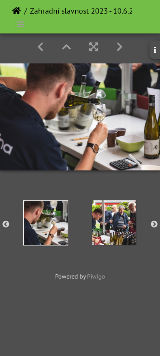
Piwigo (96, 276)
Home (16, 11)
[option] (46, 223)
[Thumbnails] (66, 46)
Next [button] (154, 224)
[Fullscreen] (93, 46)
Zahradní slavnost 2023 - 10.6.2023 (88, 11)
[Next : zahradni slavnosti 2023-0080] (119, 46)
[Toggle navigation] (20, 24)
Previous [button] (6, 224)
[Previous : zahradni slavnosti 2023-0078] (40, 46)
